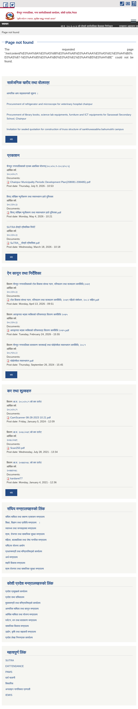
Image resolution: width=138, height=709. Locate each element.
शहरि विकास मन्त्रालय (15, 562)
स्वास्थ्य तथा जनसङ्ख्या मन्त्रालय (20, 528)
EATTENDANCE (14, 666)
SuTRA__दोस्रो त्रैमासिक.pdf (25, 242)
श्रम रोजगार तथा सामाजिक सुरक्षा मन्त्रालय (24, 568)
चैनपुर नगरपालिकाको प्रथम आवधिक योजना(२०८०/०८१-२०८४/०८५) (38, 166)
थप (11, 139)
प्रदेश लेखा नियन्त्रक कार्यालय (19, 637)
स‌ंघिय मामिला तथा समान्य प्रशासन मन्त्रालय (25, 516)
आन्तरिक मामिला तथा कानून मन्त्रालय (22, 608)
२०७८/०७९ (12, 440)
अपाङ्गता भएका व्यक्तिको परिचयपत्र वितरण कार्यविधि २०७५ (40, 314)
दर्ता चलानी (10, 677)
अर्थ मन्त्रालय (11, 557)
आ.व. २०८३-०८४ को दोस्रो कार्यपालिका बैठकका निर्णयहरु (84, 26)
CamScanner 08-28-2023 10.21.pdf (30, 417)
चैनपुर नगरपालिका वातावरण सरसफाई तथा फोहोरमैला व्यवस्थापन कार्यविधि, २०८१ (49, 344)
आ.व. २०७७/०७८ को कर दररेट (27, 462)
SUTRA (9, 660)
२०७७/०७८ (12, 470)
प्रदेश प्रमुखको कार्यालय (16, 591)
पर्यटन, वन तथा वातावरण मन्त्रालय (21, 620)
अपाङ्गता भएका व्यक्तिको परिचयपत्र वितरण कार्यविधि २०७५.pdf (39, 330)
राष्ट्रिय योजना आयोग (15, 545)
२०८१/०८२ (12, 352)
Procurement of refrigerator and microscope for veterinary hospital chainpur (50, 104)
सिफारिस (9, 683)
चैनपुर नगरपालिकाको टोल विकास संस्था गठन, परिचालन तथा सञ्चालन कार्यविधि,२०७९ (51, 284)
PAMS (8, 671)
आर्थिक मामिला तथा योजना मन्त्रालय (21, 614)
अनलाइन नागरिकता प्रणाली (17, 689)
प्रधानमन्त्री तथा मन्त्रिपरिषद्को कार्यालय (23, 551)
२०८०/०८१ (12, 174)
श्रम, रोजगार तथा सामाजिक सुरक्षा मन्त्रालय (25, 534)
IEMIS (8, 695)
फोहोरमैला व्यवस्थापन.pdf (21, 360)
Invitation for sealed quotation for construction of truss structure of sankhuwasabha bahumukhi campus (65, 129)
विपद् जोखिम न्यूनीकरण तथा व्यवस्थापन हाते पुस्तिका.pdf (35, 212)
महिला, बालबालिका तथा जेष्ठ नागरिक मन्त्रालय (26, 539)
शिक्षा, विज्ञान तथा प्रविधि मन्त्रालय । (22, 522)
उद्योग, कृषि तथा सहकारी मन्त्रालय (20, 631)
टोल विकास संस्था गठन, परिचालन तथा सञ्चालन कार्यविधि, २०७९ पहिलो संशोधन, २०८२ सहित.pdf (54, 299)
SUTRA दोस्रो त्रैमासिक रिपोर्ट (21, 227)
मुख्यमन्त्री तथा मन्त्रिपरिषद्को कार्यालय (22, 602)
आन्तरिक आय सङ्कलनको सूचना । (22, 93)
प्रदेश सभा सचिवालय (14, 597)
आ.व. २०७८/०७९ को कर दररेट (27, 432)
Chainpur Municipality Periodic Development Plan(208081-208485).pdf (50, 182)
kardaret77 (16, 478)
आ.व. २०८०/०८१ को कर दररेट (27, 401)
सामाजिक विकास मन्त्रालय (17, 625)
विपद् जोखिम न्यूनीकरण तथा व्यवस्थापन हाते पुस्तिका (30, 196)
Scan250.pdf (17, 447)
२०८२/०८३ (12, 204)
